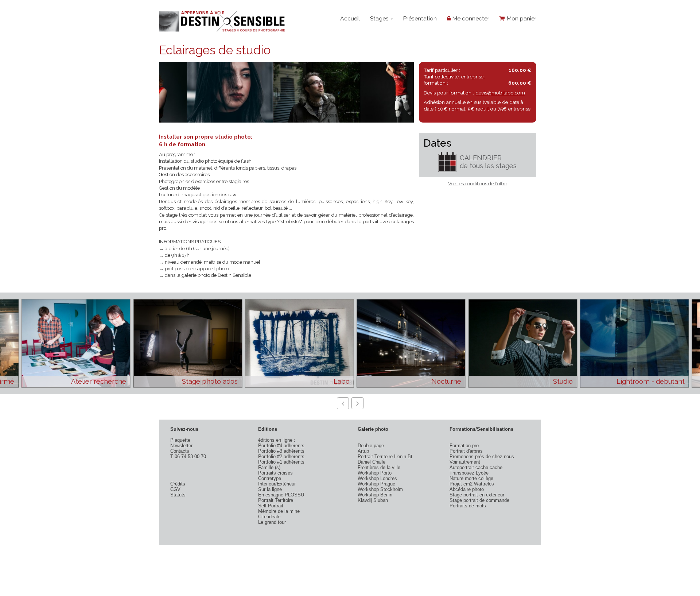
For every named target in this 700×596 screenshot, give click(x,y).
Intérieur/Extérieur (277, 484)
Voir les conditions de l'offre (477, 183)
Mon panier (520, 18)
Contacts (179, 451)
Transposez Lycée (469, 473)
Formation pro (464, 445)
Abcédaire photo (467, 489)
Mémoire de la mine (279, 511)
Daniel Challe (371, 462)
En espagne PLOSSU (281, 495)
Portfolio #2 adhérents (281, 456)
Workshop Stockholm (380, 489)
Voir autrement (465, 462)
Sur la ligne (270, 489)
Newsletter (181, 445)
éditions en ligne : (276, 440)
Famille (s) (269, 467)
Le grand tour (272, 522)
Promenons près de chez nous (482, 456)
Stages (380, 18)
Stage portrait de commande (479, 500)
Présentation (420, 18)
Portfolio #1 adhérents (281, 462)
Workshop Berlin (375, 495)
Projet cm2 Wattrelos (472, 484)
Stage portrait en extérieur (477, 495)
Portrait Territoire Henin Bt (385, 456)
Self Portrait (270, 505)
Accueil (350, 18)
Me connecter (470, 18)
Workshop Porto (375, 473)
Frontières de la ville (379, 467)
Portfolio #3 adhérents (281, 451)
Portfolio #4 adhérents (281, 445)
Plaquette (180, 440)
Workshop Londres (377, 478)
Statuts (178, 495)
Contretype (269, 478)
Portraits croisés (275, 473)
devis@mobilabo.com (500, 93)
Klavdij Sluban (373, 500)
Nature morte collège (471, 478)
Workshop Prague (376, 484)
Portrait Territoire (275, 500)
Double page (371, 445)
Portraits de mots (468, 505)
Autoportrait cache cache (476, 467)
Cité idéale (269, 516)
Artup (363, 451)
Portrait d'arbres (466, 451)
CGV (175, 489)
